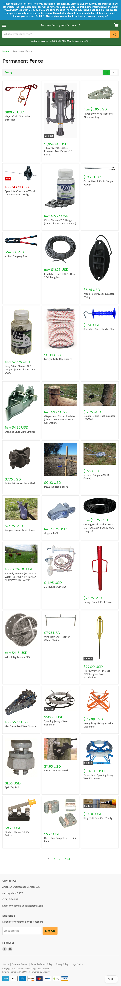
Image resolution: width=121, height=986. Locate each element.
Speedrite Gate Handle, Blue (99, 329)
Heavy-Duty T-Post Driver (98, 602)
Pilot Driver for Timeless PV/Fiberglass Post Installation (97, 674)
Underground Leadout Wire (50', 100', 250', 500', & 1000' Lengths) (99, 528)
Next (68, 858)
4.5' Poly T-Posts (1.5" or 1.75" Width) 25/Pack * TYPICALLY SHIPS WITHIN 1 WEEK (21, 577)
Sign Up (50, 931)
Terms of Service (20, 964)
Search (5, 964)
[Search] (114, 34)
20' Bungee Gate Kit (55, 586)
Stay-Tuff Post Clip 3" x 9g (98, 818)
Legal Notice (77, 964)
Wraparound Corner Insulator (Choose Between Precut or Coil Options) (59, 419)
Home (5, 51)
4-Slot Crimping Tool (16, 256)
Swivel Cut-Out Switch (56, 770)
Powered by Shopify (40, 972)
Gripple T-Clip (51, 533)
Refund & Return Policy (41, 964)
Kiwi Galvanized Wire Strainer (21, 726)
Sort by (8, 72)
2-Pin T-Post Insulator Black (20, 483)
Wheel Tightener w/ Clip (18, 657)
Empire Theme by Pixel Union (16, 972)
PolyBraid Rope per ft (56, 486)
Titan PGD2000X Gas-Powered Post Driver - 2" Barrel (58, 151)
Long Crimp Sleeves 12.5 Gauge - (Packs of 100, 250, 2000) (20, 369)
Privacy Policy (62, 964)
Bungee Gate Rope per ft (58, 358)
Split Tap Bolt (12, 787)
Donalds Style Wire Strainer (20, 431)
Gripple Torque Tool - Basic (20, 529)
